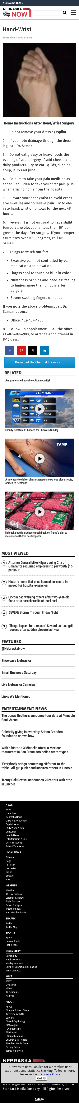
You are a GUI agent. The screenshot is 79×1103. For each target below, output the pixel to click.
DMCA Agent (12, 1025)
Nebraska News (14, 817)
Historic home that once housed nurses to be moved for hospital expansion (38, 583)
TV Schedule (12, 992)
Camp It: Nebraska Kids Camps (21, 967)
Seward (10, 875)
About (9, 1006)
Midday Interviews (15, 963)
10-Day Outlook (14, 894)
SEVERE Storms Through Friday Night (33, 612)
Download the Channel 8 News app (39, 362)
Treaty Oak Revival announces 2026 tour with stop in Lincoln (37, 782)
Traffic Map (11, 927)
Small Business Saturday (19, 672)
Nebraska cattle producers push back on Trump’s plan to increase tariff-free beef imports (36, 534)
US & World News (15, 828)
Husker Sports (13, 941)
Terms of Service (14, 1050)
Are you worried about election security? (27, 380)
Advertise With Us (15, 1014)
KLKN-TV (17, 12)
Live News (11, 984)
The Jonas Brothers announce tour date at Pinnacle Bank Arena (38, 717)
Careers (10, 1017)
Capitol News (12, 824)
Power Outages (14, 905)
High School (12, 945)
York (8, 879)
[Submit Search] (64, 12)
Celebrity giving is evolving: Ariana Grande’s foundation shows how (32, 734)
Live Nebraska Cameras (18, 684)
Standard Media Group (17, 1043)
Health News (12, 835)
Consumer (11, 831)
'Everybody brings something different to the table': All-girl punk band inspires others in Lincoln (37, 766)
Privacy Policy (13, 1047)
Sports (9, 937)
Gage (8, 861)
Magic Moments (14, 959)
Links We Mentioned (16, 696)
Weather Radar (13, 908)
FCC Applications (14, 1036)
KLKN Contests (13, 970)
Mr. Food (10, 995)
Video (9, 988)
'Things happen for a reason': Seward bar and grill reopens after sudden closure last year (41, 627)
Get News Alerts (14, 842)
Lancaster (11, 868)
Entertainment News (16, 839)
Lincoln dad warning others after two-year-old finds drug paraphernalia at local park (39, 599)
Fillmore (10, 857)
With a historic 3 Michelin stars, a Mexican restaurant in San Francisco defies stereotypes (35, 750)
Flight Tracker (13, 901)
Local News (12, 813)
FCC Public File (13, 1028)
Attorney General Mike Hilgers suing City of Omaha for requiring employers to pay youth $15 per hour (40, 566)
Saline (9, 872)
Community (11, 956)
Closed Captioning (15, 1021)
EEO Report (11, 1032)
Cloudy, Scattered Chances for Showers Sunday (31, 430)
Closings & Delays (15, 897)
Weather (10, 890)
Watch (9, 981)
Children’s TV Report (16, 1039)
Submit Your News (15, 846)
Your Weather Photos (17, 912)
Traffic (9, 923)
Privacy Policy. (51, 1074)
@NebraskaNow (13, 648)
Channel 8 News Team (17, 1010)
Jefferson (10, 864)
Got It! (41, 1078)
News (9, 809)
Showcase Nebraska (16, 660)
